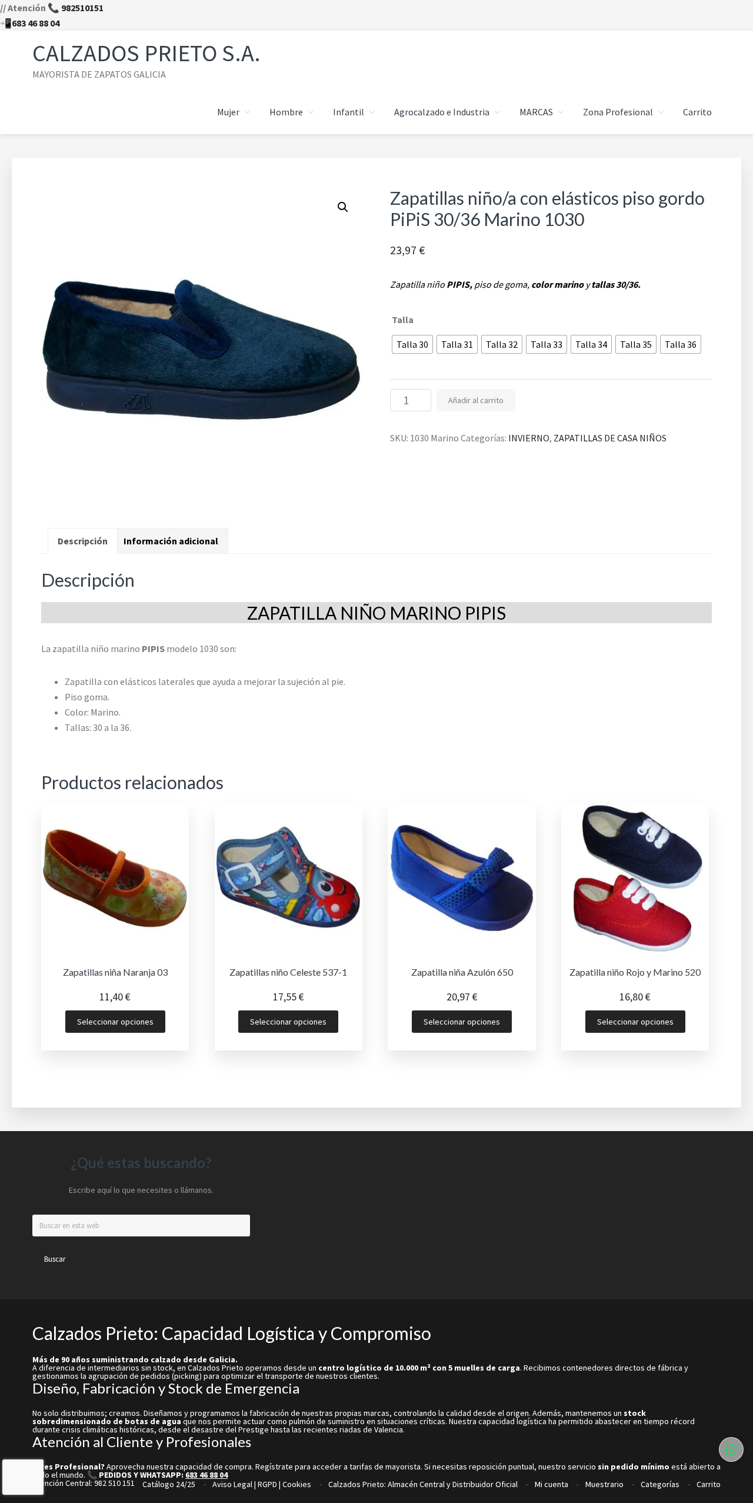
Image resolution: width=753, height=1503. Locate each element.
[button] (343, 207)
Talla (403, 319)
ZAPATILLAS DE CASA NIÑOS (610, 438)
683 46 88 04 (35, 23)
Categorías (660, 1484)
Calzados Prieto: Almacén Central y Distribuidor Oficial (423, 1484)
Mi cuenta (551, 1484)
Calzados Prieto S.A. (146, 53)
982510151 (82, 8)
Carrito (709, 1484)
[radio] (412, 344)
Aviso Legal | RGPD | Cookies (261, 1484)
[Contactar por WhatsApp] (731, 1449)
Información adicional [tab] (171, 541)
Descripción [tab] (83, 541)
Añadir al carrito (476, 400)
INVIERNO (528, 438)
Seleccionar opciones (115, 1021)
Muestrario (604, 1484)
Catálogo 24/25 (168, 1484)
